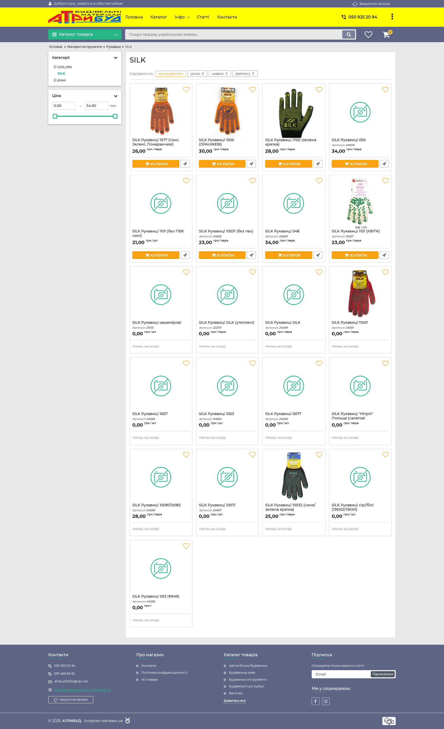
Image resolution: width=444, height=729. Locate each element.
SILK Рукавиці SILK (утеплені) (226, 324)
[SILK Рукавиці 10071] (227, 477)
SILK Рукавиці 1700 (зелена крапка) (290, 144)
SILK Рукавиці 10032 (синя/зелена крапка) (290, 509)
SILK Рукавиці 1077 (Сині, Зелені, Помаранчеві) (155, 144)
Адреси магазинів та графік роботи (82, 690)
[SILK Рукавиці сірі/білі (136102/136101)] (360, 477)
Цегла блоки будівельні (248, 666)
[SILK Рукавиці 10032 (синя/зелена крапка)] (293, 477)
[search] (348, 34)
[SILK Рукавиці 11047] (360, 294)
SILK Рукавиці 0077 (283, 416)
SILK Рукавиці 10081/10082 (156, 507)
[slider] (55, 116)
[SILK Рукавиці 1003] (227, 386)
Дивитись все (235, 701)
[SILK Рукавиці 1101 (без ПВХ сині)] (161, 203)
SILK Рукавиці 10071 (217, 507)
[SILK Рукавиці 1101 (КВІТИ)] (360, 203)
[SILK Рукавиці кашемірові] (161, 294)
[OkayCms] (127, 721)
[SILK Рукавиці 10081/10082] (161, 477)
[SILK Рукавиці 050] (360, 112)
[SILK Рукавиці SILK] (293, 294)
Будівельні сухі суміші (246, 686)
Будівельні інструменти (248, 679)
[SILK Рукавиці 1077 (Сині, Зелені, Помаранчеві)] (161, 112)
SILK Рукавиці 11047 (350, 324)
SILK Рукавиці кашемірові (156, 324)
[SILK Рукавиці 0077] (293, 386)
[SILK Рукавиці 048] (293, 203)
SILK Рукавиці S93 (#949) (155, 598)
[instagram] (326, 701)
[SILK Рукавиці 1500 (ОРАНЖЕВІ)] (227, 112)
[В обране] (186, 89)
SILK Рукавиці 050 (349, 142)
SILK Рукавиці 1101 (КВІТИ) (356, 233)
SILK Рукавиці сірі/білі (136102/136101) (353, 509)
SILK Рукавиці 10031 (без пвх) (226, 233)
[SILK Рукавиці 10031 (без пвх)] (227, 203)
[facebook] (315, 701)
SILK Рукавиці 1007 (150, 416)
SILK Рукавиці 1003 (216, 416)
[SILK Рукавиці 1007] (161, 386)
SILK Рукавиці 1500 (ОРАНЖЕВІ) (216, 144)
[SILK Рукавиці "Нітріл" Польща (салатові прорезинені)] (360, 386)
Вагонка (235, 693)
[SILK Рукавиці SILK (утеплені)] (227, 294)
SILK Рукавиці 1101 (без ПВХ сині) (158, 235)
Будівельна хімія (242, 672)
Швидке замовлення (185, 164)
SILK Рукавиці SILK (282, 324)
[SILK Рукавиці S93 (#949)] (161, 568)
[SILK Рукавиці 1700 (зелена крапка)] (293, 112)
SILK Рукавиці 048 (282, 233)
